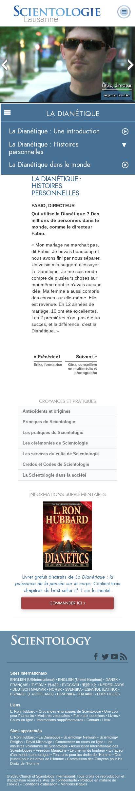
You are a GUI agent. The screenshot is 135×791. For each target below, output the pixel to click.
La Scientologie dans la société (54, 475)
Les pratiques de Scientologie (53, 432)
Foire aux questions (89, 716)
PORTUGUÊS (108, 694)
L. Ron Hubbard (22, 711)
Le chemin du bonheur (88, 750)
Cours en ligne (21, 720)
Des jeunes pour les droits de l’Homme (65, 757)
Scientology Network (80, 737)
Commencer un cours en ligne (79, 742)
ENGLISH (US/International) (32, 680)
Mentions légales (74, 784)
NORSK (55, 689)
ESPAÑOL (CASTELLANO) (32, 694)
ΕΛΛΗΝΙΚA (65, 694)
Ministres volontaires (53, 716)
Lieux (106, 720)
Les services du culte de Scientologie (61, 453)
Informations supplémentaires (59, 720)
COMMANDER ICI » (67, 603)
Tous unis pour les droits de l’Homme (82, 755)
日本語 (53, 685)
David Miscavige (39, 742)
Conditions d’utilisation (40, 784)
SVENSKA (73, 689)
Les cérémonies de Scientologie (55, 443)
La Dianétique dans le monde (49, 164)
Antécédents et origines (46, 411)
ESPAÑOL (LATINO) (101, 689)
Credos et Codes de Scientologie (56, 464)
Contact (93, 720)
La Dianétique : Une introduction (54, 131)
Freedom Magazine (51, 750)
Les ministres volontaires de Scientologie (61, 744)
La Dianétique (49, 737)
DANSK (112, 680)
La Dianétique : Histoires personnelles (43, 148)
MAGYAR (38, 689)
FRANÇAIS (19, 685)
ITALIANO (86, 694)
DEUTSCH (21, 689)
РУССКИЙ (70, 685)
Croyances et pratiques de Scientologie (70, 711)
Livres (113, 716)
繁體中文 (89, 685)
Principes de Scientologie (49, 421)
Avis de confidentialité (60, 780)
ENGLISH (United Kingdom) (80, 680)
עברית (37, 684)
